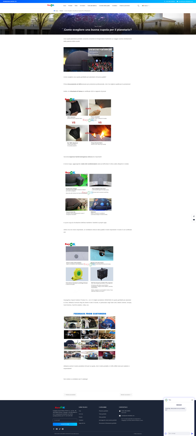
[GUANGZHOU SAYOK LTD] (51, 5)
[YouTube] (194, 219)
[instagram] (63, 429)
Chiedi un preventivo (125, 5)
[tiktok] (60, 429)
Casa (64, 5)
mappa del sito (82, 423)
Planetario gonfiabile (103, 410)
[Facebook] (194, 216)
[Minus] (192, 400)
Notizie (61, 10)
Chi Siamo (82, 5)
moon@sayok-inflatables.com (186, 1)
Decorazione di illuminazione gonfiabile (107, 423)
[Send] (192, 433)
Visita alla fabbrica (92, 5)
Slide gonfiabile (102, 417)
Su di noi (81, 414)
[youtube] (57, 429)
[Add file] (166, 433)
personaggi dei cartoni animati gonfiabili (108, 420)
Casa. (56, 10)
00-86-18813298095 (126, 410)
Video (76, 5)
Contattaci (114, 5)
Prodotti (70, 5)
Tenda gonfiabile (102, 414)
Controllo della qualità (104, 5)
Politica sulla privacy (138, 433)
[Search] (138, 5)
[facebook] (54, 429)
